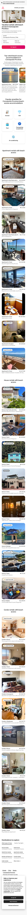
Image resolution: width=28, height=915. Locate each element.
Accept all (13, 897)
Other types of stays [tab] (7, 843)
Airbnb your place (19, 8)
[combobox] (13, 37)
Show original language (8, 3)
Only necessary (13, 901)
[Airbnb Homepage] (3, 7)
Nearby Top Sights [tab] (18, 843)
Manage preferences (13, 905)
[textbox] (7, 42)
